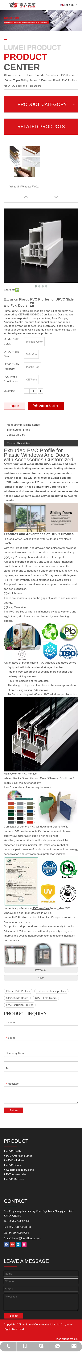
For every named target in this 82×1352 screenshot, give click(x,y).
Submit (14, 1110)
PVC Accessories (16, 1174)
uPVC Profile (13, 1151)
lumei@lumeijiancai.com (26, 1238)
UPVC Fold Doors (45, 997)
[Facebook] (6, 1244)
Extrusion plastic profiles (51, 991)
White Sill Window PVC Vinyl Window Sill (25, 186)
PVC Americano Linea (18, 1155)
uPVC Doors (13, 1165)
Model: (11, 424)
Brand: (11, 429)
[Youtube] (12, 1244)
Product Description (19, 443)
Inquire (14, 405)
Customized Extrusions (19, 1169)
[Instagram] (24, 1244)
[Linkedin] (18, 1244)
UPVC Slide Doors (17, 997)
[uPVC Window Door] (41, 944)
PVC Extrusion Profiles (19, 1004)
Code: (10, 434)
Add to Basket (48, 405)
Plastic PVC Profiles (18, 991)
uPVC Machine (14, 1179)
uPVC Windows (15, 1160)
